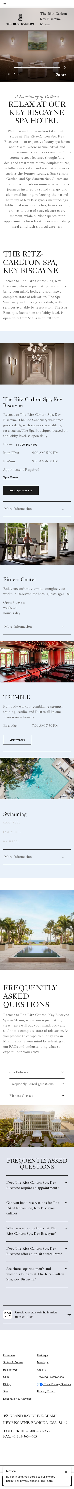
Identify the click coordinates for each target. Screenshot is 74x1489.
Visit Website (17, 739)
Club (6, 1376)
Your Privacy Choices (57, 1384)
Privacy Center (46, 1391)
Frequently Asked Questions (31, 1084)
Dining (7, 1384)
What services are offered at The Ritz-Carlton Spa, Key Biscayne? (31, 1231)
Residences (10, 1369)
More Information (18, 509)
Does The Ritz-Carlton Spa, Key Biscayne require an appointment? (32, 1185)
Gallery (61, 74)
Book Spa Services (20, 490)
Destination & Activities (17, 1398)
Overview (9, 1355)
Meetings (43, 1362)
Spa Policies (18, 1072)
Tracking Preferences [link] (50, 1376)
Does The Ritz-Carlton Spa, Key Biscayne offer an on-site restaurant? (34, 1251)
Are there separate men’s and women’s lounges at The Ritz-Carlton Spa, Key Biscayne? (35, 1274)
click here (46, 1480)
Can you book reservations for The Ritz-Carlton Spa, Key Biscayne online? (32, 1208)
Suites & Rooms (13, 1362)
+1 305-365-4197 (26, 444)
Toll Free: (27, 1431)
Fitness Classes (21, 1096)
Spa (5, 1391)
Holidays (42, 1355)
